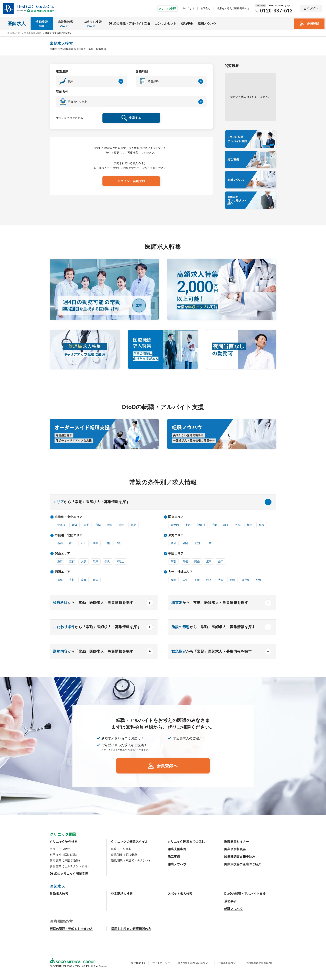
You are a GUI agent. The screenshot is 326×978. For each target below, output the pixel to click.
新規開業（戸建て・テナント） (131, 860)
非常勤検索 (65, 23)
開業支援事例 (177, 849)
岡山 (197, 561)
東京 (188, 524)
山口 (221, 561)
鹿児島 (246, 579)
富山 (72, 543)
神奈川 (201, 524)
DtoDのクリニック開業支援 (69, 873)
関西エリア (62, 553)
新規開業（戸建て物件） (66, 860)
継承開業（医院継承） (125, 855)
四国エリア (62, 572)
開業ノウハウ (177, 864)
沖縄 (259, 579)
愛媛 (83, 579)
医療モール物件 (60, 849)
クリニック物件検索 (64, 841)
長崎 (197, 579)
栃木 (249, 524)
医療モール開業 (121, 849)
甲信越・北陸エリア (69, 535)
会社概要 (136, 962)
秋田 (110, 524)
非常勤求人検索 (122, 893)
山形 (122, 524)
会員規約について (228, 962)
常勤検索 (41, 23)
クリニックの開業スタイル (129, 841)
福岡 (173, 579)
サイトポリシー (161, 962)
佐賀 (185, 579)
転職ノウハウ (207, 23)
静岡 (185, 543)
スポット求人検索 (180, 893)
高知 (95, 579)
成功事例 (187, 23)
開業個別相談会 (235, 849)
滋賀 (60, 561)
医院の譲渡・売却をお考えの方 (71, 928)
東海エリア (176, 535)
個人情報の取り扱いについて (194, 962)
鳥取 (173, 561)
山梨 (107, 543)
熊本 (209, 579)
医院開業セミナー (236, 841)
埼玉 (226, 524)
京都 (72, 561)
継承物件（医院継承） (64, 855)
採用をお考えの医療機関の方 (233, 8)
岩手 (86, 524)
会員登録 (313, 23)
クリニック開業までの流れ (186, 841)
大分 (221, 579)
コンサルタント (165, 23)
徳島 (60, 579)
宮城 (98, 524)
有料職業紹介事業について (261, 962)
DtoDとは (188, 8)
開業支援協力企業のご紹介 (242, 864)
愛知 (197, 543)
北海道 (61, 524)
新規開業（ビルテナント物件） (70, 866)
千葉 (214, 524)
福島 (133, 524)
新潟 (60, 543)
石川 (83, 543)
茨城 (238, 524)
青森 (74, 524)
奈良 (107, 561)
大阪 (83, 561)
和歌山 (120, 561)
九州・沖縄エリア (180, 572)
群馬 (261, 524)
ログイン (312, 8)
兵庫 (95, 561)
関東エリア (176, 517)
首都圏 (175, 524)
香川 (72, 579)
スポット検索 (92, 23)
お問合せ (206, 8)
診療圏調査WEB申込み (239, 856)
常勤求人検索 (59, 893)
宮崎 (232, 579)
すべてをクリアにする (69, 117)
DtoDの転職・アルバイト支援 (129, 23)
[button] (91, 81)
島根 (185, 561)
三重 (209, 543)
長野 (119, 543)
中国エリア (176, 553)
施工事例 (174, 856)
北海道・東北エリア (69, 517)
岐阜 (173, 543)
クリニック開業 (167, 8)
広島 (209, 561)
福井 (95, 543)
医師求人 (17, 23)
